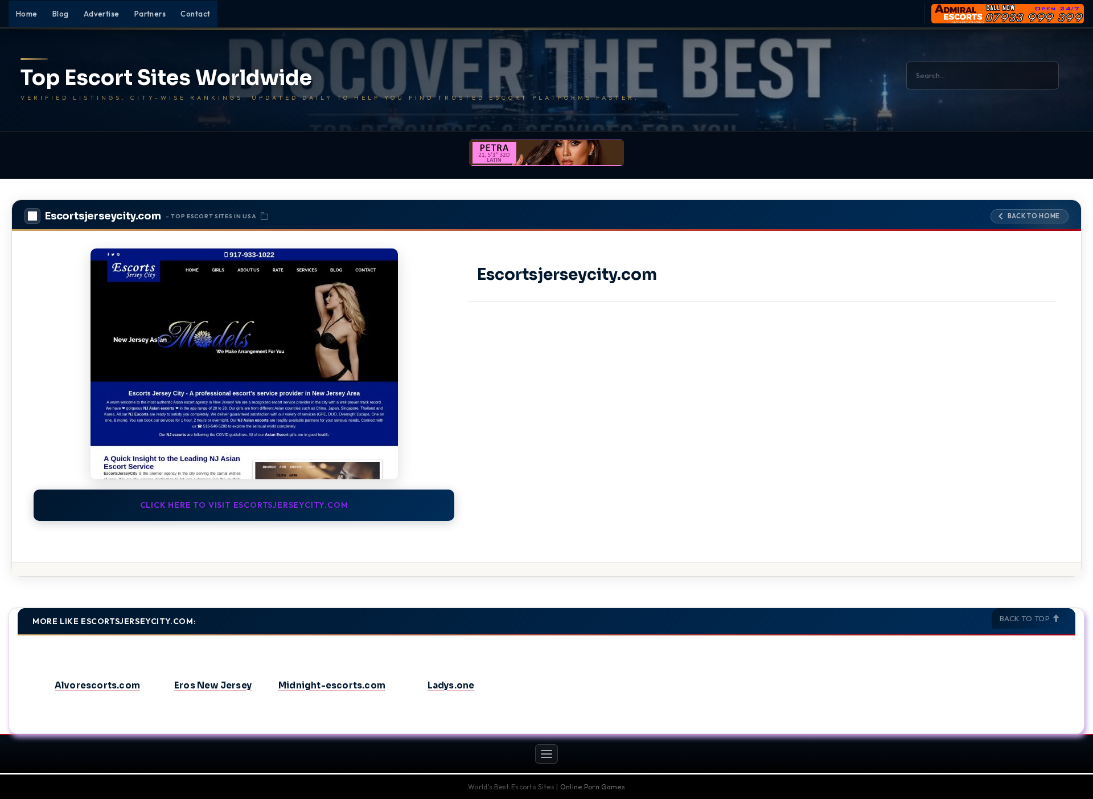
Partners (150, 13)
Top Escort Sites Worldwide (166, 78)
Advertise (102, 13)
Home (27, 13)
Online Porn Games (592, 786)
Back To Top (1026, 618)
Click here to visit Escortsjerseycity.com (244, 505)
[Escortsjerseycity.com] (244, 363)
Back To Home (1034, 216)
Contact (195, 13)
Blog (60, 13)
